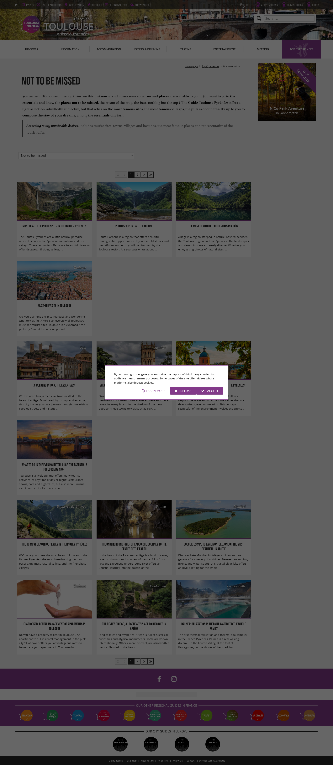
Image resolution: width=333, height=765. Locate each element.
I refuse (185, 391)
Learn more (155, 391)
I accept (212, 391)
